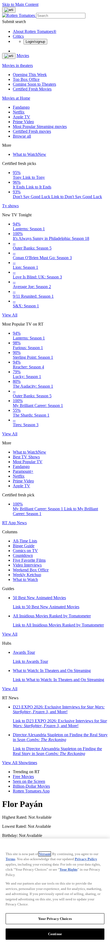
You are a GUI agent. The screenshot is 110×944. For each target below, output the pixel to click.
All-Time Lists (25, 541)
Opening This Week (30, 74)
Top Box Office (26, 79)
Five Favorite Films (29, 560)
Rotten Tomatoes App (31, 791)
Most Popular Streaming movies (40, 126)
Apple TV (21, 117)
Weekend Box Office (31, 570)
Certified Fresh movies (32, 131)
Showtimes (27, 762)
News (22, 522)
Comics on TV (25, 550)
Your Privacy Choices (55, 919)
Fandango (21, 107)
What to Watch (29, 154)
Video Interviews (27, 565)
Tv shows (10, 205)
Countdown (23, 555)
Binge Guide (23, 545)
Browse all (22, 136)
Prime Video (23, 121)
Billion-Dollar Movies (31, 786)
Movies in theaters (17, 65)
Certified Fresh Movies (32, 89)
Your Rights (68, 869)
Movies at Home (16, 98)
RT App (9, 522)
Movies (23, 55)
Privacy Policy (86, 859)
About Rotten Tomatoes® (34, 31)
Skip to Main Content (20, 4)
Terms (10, 859)
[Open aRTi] (8, 10)
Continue (55, 934)
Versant (44, 854)
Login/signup (35, 42)
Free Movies (23, 776)
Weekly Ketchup (27, 574)
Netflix (19, 112)
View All (9, 315)
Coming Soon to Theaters (34, 84)
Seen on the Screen (29, 781)
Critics (18, 36)
